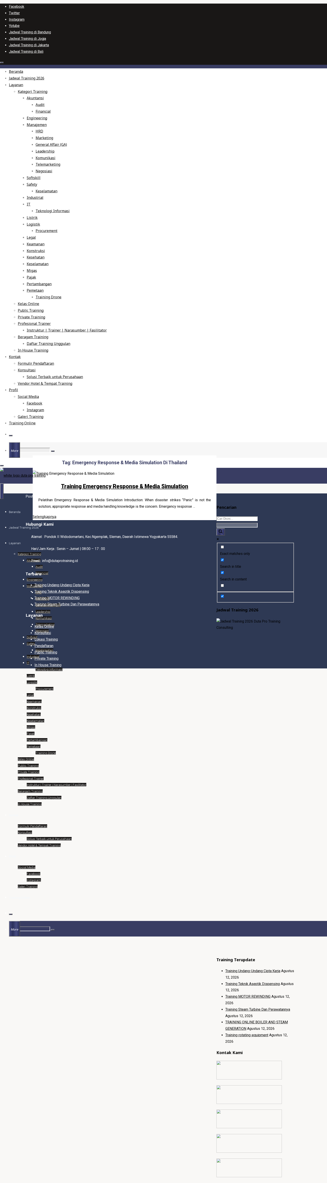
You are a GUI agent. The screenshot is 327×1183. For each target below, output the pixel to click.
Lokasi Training (46, 639)
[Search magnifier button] (220, 532)
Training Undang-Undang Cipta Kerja (252, 971)
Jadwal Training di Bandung (30, 32)
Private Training (46, 658)
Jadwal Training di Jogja (27, 39)
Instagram (16, 19)
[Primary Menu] (2, 491)
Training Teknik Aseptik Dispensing (252, 984)
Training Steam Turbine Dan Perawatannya (257, 1009)
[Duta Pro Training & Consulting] (23, 475)
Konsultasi (42, 633)
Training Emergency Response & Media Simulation (124, 486)
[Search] (10, 435)
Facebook (16, 6)
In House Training (47, 665)
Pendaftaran (43, 646)
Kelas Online (44, 626)
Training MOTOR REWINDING (247, 996)
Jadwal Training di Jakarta (29, 45)
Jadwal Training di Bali (26, 51)
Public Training (45, 652)
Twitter (14, 13)
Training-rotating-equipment (246, 1035)
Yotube (14, 26)
